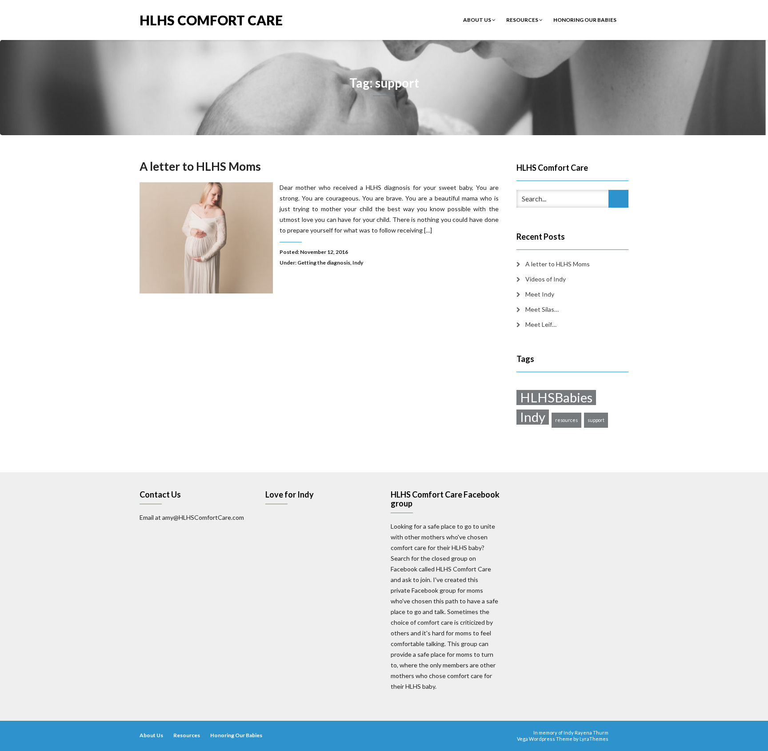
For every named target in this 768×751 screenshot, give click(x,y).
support (596, 420)
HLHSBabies (556, 397)
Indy (357, 262)
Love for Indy (289, 494)
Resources (522, 19)
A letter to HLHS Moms (200, 166)
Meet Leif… (540, 324)
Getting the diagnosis (323, 262)
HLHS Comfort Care (211, 19)
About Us (477, 19)
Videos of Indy (545, 279)
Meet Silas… (542, 309)
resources (566, 420)
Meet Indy (539, 294)
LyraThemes (594, 739)
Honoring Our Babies (584, 19)
